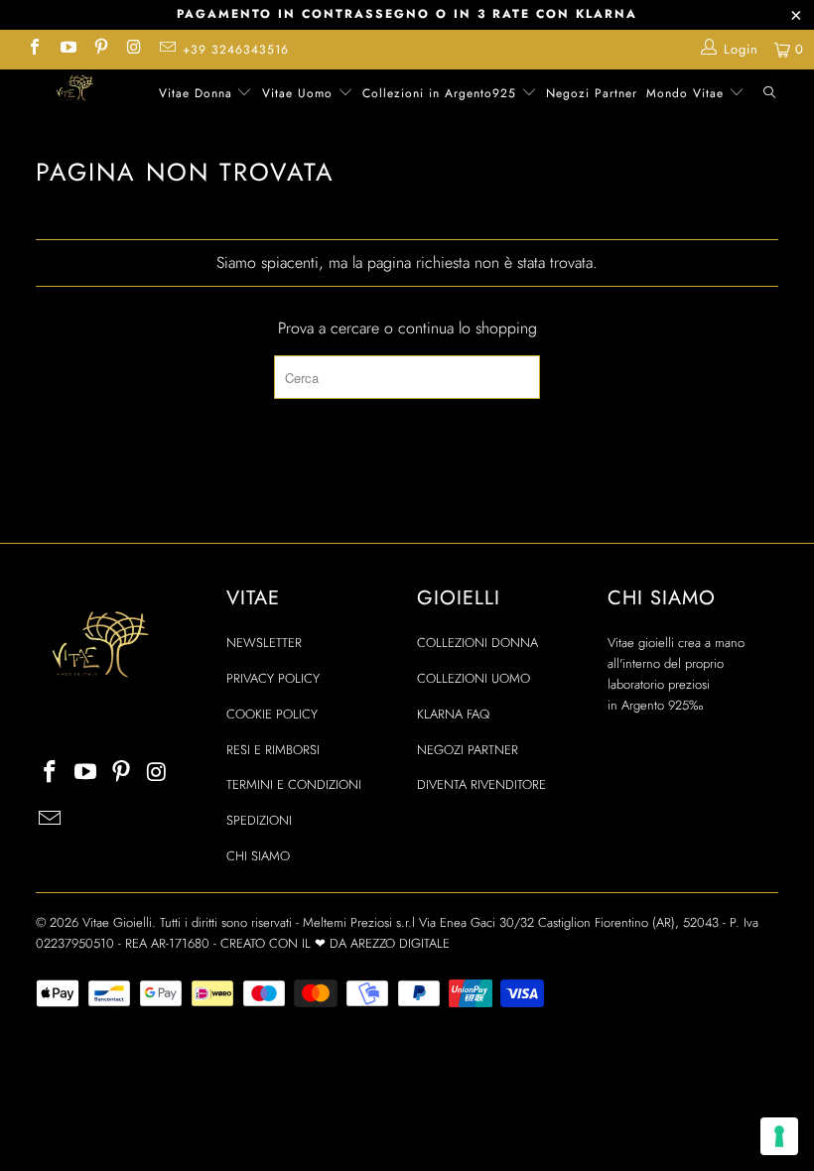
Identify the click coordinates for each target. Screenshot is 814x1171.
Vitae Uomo (300, 93)
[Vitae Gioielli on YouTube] (66, 49)
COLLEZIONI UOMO (473, 678)
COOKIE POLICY (272, 714)
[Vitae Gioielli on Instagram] (133, 49)
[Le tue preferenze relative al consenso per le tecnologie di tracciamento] (779, 1136)
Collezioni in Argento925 (441, 93)
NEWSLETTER (264, 642)
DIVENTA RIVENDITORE (481, 784)
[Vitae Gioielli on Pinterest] (100, 49)
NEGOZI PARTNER (467, 749)
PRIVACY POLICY (273, 678)
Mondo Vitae (687, 93)
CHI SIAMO (258, 855)
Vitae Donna (198, 93)
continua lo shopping (467, 328)
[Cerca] (769, 94)
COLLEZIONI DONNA (477, 642)
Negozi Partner (591, 93)
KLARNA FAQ (453, 714)
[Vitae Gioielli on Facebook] (34, 49)
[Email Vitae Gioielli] (167, 49)
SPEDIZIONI (259, 820)
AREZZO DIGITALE (400, 943)
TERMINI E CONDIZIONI (293, 784)
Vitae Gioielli (117, 922)
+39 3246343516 (236, 50)
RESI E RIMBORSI (273, 749)
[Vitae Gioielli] (75, 89)
